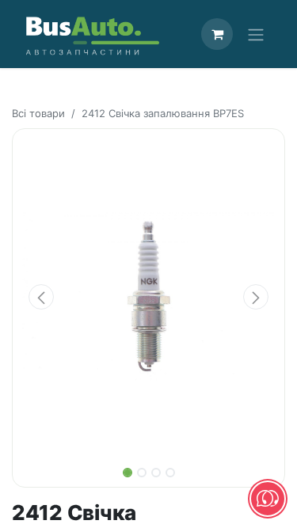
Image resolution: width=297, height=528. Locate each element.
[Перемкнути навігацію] (255, 34)
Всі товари (38, 113)
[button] (41, 297)
